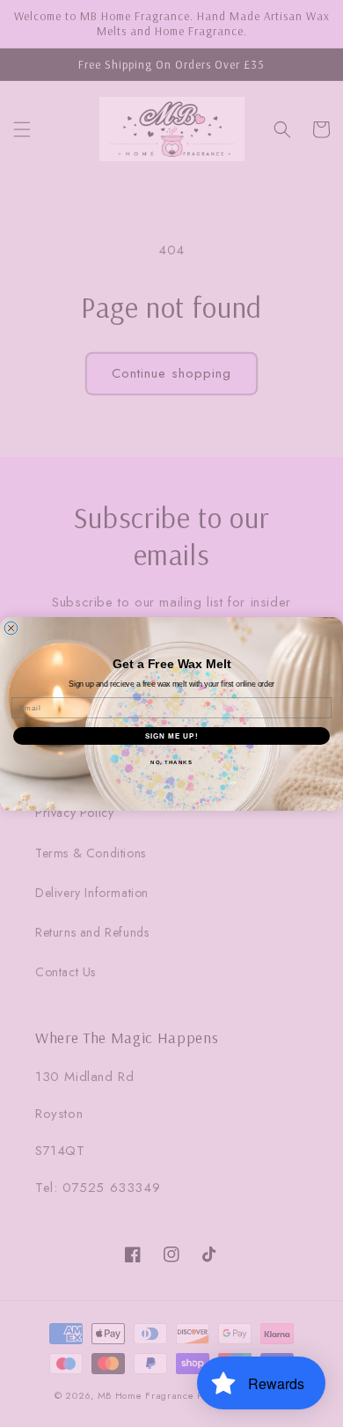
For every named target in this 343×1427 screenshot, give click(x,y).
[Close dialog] (11, 628)
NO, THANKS (171, 762)
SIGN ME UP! (172, 735)
